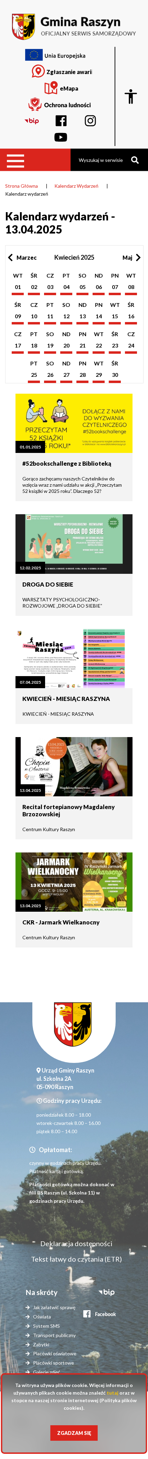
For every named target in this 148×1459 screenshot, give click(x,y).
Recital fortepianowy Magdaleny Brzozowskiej (68, 810)
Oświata (42, 1317)
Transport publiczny (54, 1335)
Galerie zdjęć (46, 1372)
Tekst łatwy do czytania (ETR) (76, 1259)
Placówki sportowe (53, 1363)
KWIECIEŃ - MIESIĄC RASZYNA (66, 698)
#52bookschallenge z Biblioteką (66, 463)
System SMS (46, 1326)
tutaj (112, 1393)
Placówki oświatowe (54, 1353)
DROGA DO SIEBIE (47, 584)
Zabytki (41, 1344)
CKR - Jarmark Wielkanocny (60, 922)
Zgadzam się (74, 1433)
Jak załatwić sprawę (54, 1307)
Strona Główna (21, 186)
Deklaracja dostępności (76, 1243)
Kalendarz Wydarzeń (76, 186)
